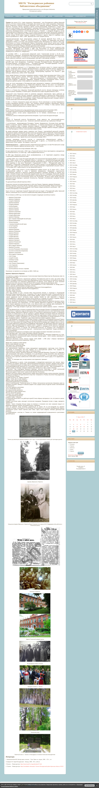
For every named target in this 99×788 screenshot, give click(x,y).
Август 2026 (81, 417)
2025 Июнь (72, 269)
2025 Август (73, 274)
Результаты (71, 455)
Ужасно (72, 451)
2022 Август (73, 190)
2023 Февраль (73, 204)
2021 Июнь (72, 158)
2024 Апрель (73, 237)
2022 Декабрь (73, 200)
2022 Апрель (73, 181)
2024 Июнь (72, 241)
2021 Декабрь (73, 172)
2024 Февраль (73, 232)
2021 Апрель (73, 153)
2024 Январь (73, 230)
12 (77, 426)
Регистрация (79, 22)
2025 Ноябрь (73, 281)
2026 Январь (73, 286)
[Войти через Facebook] (79, 32)
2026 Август (73, 302)
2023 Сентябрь (73, 220)
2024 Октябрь (73, 251)
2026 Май (72, 295)
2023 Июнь (72, 214)
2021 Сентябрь (73, 165)
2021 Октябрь (73, 167)
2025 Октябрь (73, 279)
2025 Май (72, 267)
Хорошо (72, 446)
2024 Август (73, 246)
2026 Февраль (73, 288)
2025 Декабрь (73, 283)
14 (84, 426)
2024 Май (72, 239)
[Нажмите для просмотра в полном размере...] (34, 437)
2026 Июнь (72, 297)
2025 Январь (73, 258)
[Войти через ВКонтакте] (77, 32)
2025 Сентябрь (73, 276)
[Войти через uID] (74, 32)
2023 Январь (73, 202)
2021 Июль (72, 160)
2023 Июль (72, 216)
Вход (84, 22)
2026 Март (72, 290)
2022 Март (72, 179)
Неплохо (72, 447)
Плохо (71, 449)
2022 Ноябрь (73, 197)
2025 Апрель (73, 265)
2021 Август (73, 162)
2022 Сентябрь (73, 193)
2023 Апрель (73, 209)
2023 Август (73, 218)
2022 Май (72, 183)
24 (70, 431)
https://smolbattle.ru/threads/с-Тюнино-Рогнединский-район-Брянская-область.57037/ (42, 766)
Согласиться (89, 785)
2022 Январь (73, 174)
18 (73, 429)
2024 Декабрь (73, 255)
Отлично (72, 444)
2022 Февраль (73, 176)
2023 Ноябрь (73, 225)
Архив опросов (78, 455)
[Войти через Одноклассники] (87, 32)
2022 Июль (72, 188)
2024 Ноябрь (73, 253)
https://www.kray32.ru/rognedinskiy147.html (31, 764)
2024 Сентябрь (73, 248)
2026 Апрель (73, 293)
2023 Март (72, 207)
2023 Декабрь (73, 227)
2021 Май (72, 155)
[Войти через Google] (84, 32)
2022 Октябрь (73, 195)
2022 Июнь (72, 186)
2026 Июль (72, 299)
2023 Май (72, 211)
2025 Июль (72, 272)
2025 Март (72, 262)
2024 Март (72, 234)
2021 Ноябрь (73, 169)
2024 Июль (72, 244)
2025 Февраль (73, 260)
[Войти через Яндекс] (82, 32)
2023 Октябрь (73, 223)
